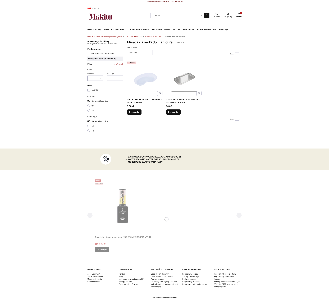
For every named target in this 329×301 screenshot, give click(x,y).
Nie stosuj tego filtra (100, 101)
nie (93, 110)
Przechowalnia (93, 281)
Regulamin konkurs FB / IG (225, 274)
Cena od (90, 74)
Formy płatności (157, 279)
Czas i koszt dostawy (160, 274)
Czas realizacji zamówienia (162, 276)
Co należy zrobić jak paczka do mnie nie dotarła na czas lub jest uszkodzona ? (164, 284)
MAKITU (95, 90)
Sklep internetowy (164, 298)
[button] (206, 15)
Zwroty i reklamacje (190, 276)
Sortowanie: (132, 48)
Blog (121, 276)
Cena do (110, 74)
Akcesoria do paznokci (153, 37)
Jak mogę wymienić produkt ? (131, 279)
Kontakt (122, 274)
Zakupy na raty (125, 281)
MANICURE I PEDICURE (133, 37)
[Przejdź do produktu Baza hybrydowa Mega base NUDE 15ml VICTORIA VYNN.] (123, 206)
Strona (232, 54)
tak (93, 106)
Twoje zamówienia (95, 276)
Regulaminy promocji (191, 281)
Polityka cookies (189, 279)
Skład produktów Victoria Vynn (227, 281)
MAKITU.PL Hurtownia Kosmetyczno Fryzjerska (104, 37)
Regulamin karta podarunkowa (195, 284)
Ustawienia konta (94, 279)
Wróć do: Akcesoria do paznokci (102, 53)
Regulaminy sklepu (190, 274)
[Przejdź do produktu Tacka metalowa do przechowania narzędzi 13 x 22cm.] (184, 79)
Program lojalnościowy (128, 284)
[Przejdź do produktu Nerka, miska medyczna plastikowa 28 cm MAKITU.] (145, 79)
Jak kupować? (93, 274)
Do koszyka (134, 112)
